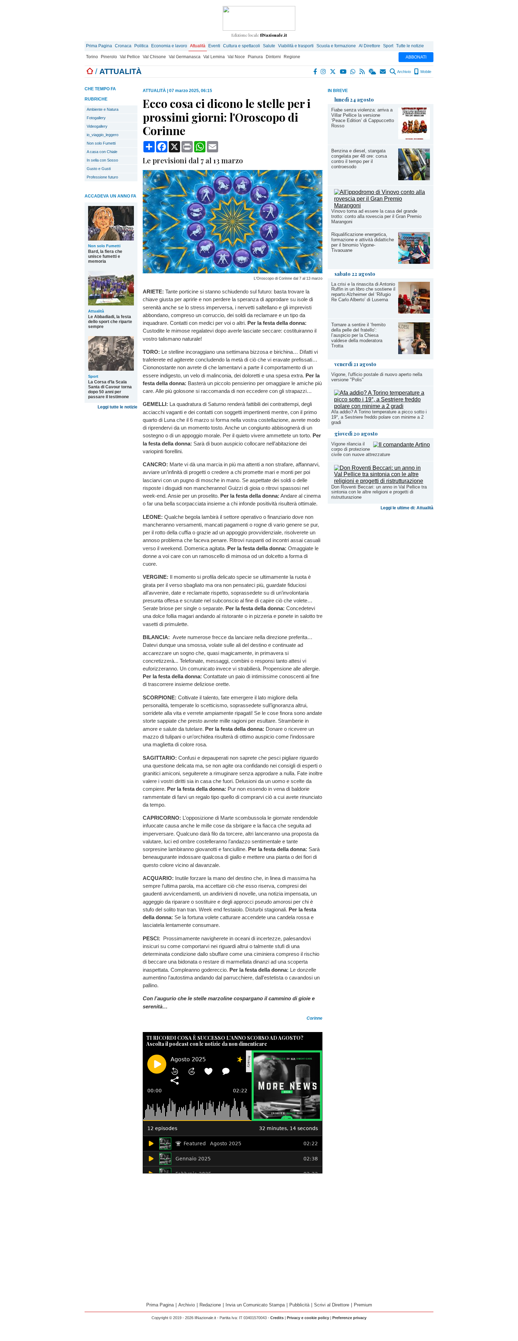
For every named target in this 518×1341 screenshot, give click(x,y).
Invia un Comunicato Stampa (255, 1304)
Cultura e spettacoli (241, 45)
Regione (292, 56)
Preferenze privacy (349, 1318)
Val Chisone (154, 56)
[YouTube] (343, 71)
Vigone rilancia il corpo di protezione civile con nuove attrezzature (360, 449)
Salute (269, 45)
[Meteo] (373, 71)
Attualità (197, 45)
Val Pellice (130, 56)
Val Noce (236, 56)
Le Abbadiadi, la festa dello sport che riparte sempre (110, 321)
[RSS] (362, 71)
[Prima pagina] (90, 71)
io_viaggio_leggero (102, 135)
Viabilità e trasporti (296, 45)
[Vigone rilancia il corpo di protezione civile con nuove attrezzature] (401, 445)
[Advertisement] (380, 568)
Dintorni (273, 56)
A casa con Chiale (102, 152)
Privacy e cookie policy (308, 1318)
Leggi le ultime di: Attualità (407, 507)
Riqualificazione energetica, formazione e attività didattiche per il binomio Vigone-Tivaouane (362, 242)
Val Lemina (214, 56)
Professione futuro (102, 177)
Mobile (425, 71)
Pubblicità (299, 1304)
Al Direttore (369, 45)
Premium (363, 1304)
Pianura (255, 56)
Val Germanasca (185, 56)
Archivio (403, 71)
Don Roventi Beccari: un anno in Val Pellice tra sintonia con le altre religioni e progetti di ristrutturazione (379, 492)
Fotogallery (96, 118)
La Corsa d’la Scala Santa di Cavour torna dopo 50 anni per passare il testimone (110, 389)
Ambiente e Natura (102, 109)
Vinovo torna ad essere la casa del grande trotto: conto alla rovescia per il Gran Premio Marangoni (376, 216)
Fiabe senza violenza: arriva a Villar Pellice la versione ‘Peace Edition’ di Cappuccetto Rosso (362, 117)
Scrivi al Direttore (331, 1304)
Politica (141, 45)
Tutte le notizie (410, 45)
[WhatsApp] (353, 71)
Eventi (214, 45)
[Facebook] (315, 71)
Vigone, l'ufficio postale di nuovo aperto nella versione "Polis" (376, 377)
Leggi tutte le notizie (117, 407)
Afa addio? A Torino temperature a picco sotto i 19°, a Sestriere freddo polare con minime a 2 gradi (379, 417)
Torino (92, 56)
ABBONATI (416, 57)
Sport (388, 45)
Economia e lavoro (169, 45)
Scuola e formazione (336, 45)
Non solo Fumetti (101, 143)
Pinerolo (109, 56)
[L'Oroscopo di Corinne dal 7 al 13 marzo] (232, 271)
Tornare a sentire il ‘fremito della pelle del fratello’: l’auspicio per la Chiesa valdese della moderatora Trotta (358, 335)
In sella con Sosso (102, 160)
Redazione (210, 1304)
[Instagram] (324, 71)
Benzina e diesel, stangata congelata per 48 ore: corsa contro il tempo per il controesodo (359, 158)
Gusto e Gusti (99, 168)
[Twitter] (333, 71)
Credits (277, 1318)
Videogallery (97, 126)
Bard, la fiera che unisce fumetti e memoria (105, 256)
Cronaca (123, 45)
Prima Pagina (99, 45)
